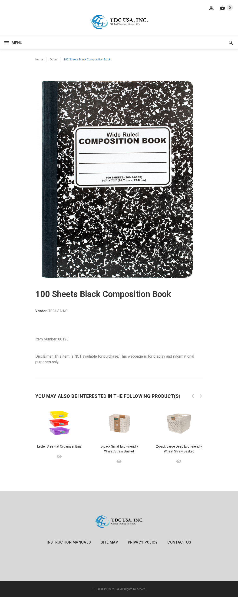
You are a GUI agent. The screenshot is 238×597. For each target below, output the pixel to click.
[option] (59, 432)
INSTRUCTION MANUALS (69, 542)
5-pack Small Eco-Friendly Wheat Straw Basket (119, 449)
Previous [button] (193, 396)
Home (39, 59)
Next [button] (201, 396)
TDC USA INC (100, 589)
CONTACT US (179, 542)
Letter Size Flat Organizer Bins (59, 446)
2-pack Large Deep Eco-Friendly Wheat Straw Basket (179, 449)
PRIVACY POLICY (143, 542)
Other (53, 59)
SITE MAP (109, 542)
